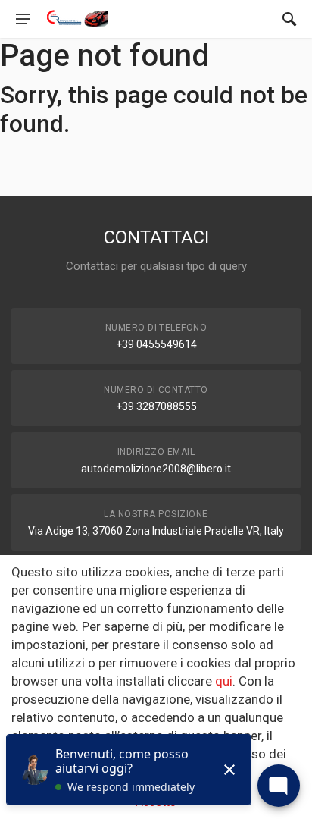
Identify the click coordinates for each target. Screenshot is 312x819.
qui (223, 681)
